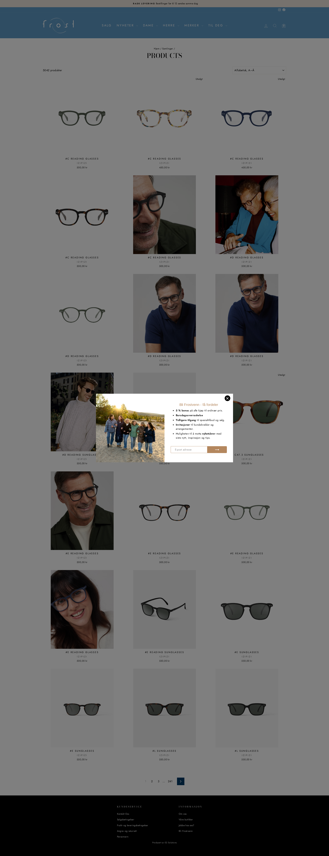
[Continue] (217, 449)
